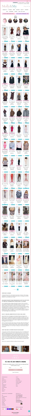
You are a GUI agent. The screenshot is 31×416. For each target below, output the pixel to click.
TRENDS (15, 11)
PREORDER (11, 11)
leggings (5, 320)
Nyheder (26, 9)
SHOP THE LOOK (21, 11)
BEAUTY (22, 9)
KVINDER (10, 9)
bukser (13, 322)
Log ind (13, 372)
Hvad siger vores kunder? (19, 381)
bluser (27, 322)
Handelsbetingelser (4, 384)
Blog (2, 395)
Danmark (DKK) (15, 412)
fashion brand (4, 306)
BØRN (14, 9)
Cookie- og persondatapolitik (19, 401)
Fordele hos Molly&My (18, 382)
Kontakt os (3, 378)
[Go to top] (29, 411)
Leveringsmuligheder (4, 387)
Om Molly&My (17, 378)
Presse (16, 384)
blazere (19, 322)
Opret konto (16, 372)
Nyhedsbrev (3, 397)
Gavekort (3, 388)
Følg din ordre (3, 389)
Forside (15, 15)
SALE (7, 11)
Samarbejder (3, 403)
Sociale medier (17, 383)
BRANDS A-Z (5, 9)
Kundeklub (3, 402)
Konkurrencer (3, 401)
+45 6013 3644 (20, 396)
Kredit (2, 383)
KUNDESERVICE (15, 2)
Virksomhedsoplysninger (18, 400)
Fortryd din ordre (4, 382)
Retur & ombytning (4, 381)
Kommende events (4, 400)
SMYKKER (18, 9)
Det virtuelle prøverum (4, 396)
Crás (10, 322)
